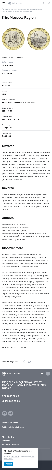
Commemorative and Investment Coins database (17, 11)
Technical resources (11, 444)
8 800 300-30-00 (10, 396)
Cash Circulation (10, 9)
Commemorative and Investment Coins (30, 9)
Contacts (6, 441)
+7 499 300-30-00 (11, 401)
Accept (9, 464)
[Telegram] (10, 413)
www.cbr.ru (15, 457)
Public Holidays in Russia (13, 427)
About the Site (8, 437)
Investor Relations (10, 423)
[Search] (45, 3)
